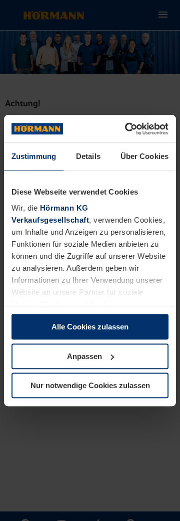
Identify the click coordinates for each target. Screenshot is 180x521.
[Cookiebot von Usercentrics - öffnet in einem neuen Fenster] (127, 128)
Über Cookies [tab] (144, 156)
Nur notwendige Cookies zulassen (90, 385)
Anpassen (84, 356)
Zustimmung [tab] (34, 156)
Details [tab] (88, 156)
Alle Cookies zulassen (90, 326)
